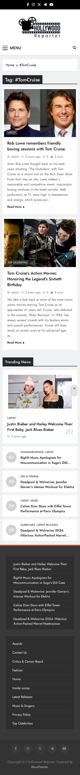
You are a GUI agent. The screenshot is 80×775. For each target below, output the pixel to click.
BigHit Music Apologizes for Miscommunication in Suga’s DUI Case (43, 462)
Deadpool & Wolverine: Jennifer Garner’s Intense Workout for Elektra (47, 484)
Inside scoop (21, 688)
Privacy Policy (21, 714)
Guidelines (27, 525)
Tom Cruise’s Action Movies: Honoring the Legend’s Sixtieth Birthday (34, 279)
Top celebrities (18, 262)
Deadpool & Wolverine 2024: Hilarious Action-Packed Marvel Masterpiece (43, 535)
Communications (32, 452)
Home (16, 679)
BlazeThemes (39, 767)
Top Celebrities (22, 723)
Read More (14, 207)
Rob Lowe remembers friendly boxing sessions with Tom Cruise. (36, 146)
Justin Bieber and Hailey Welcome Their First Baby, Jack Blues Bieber (40, 426)
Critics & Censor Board (27, 661)
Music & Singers (23, 705)
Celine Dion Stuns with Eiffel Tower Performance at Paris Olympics (45, 509)
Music (34, 501)
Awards (17, 643)
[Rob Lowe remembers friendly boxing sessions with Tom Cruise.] (40, 113)
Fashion (17, 670)
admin (15, 156)
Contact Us (19, 652)
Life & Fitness (29, 476)
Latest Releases (47, 525)
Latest (12, 132)
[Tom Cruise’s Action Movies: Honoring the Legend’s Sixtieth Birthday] (40, 243)
